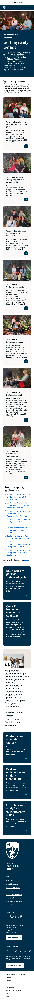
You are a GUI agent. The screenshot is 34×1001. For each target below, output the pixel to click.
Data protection (10, 987)
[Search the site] (23, 7)
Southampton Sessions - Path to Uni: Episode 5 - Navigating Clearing (18, 530)
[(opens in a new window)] (7, 951)
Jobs (7, 997)
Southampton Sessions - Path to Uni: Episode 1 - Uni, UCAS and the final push (18, 497)
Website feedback (11, 905)
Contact (8, 993)
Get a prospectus (14, 965)
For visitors (9, 880)
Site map (8, 977)
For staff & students (12, 884)
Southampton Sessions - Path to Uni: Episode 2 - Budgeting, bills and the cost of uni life (18, 505)
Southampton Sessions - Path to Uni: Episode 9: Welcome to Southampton (18, 552)
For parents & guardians (13, 898)
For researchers (11, 891)
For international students (14, 901)
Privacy (8, 984)
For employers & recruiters (14, 894)
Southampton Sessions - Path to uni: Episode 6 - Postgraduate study (18, 538)
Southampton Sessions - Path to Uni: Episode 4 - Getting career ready (18, 521)
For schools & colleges (13, 887)
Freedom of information (13, 990)
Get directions (12, 938)
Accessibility (10, 980)
